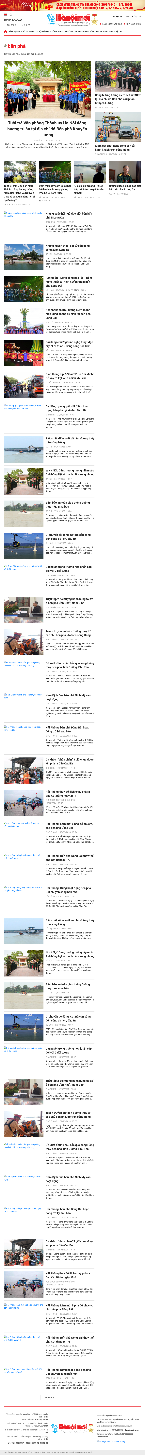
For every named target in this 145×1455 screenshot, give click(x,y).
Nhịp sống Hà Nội (133, 24)
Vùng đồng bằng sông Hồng (60, 800)
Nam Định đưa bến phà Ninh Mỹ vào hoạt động (68, 697)
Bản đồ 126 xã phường (112, 24)
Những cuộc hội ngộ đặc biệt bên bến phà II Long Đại (125, 187)
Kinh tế (19, 31)
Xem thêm (49, 1397)
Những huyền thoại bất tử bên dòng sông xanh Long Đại (68, 247)
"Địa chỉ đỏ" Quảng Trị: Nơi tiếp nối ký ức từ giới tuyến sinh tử (89, 189)
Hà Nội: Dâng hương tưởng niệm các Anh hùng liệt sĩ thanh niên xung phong (70, 472)
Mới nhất (26, 25)
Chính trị (12, 31)
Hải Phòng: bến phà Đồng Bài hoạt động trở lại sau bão (67, 729)
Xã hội (38, 31)
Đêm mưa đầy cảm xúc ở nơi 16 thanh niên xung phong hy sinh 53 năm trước (55, 189)
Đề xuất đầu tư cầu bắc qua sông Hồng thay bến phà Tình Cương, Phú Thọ (70, 665)
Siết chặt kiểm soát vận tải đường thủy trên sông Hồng (70, 440)
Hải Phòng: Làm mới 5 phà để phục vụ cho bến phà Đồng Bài (69, 825)
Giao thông (101, 154)
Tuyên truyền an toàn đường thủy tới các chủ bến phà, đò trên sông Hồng (68, 633)
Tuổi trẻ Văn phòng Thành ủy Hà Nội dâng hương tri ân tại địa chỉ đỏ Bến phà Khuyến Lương (47, 128)
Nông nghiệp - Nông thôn (88, 31)
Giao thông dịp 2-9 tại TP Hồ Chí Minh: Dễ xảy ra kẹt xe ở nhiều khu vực (70, 376)
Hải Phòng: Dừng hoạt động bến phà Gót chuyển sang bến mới (68, 890)
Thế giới (67, 31)
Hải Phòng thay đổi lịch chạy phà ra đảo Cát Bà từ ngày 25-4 (68, 793)
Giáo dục (45, 31)
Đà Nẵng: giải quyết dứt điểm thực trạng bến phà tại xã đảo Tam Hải (67, 408)
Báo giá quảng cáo (132, 1430)
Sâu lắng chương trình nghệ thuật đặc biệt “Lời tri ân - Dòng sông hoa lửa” (69, 344)
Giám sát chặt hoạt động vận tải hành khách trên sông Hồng (115, 147)
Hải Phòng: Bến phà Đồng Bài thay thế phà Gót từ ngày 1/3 (70, 858)
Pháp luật (51, 575)
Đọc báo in (11, 25)
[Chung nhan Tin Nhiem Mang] (111, 1441)
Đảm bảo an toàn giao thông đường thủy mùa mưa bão (68, 504)
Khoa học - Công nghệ (109, 31)
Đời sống (50, 222)
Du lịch (74, 31)
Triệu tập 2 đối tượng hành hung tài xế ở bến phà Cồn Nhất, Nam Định (69, 601)
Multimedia (58, 31)
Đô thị (25, 31)
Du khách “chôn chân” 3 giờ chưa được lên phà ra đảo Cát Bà (69, 761)
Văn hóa (32, 31)
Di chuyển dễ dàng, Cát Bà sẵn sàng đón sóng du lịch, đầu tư (68, 536)
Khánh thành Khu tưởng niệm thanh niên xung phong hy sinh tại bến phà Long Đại (68, 314)
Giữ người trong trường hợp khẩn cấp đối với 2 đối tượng (69, 568)
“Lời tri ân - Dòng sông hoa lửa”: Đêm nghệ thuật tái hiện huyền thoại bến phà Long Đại (69, 281)
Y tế (51, 31)
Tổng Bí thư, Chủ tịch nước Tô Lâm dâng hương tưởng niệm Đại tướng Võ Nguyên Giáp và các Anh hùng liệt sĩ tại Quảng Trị (19, 193)
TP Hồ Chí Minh (53, 382)
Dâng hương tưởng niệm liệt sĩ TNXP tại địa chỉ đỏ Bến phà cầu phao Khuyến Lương (118, 99)
